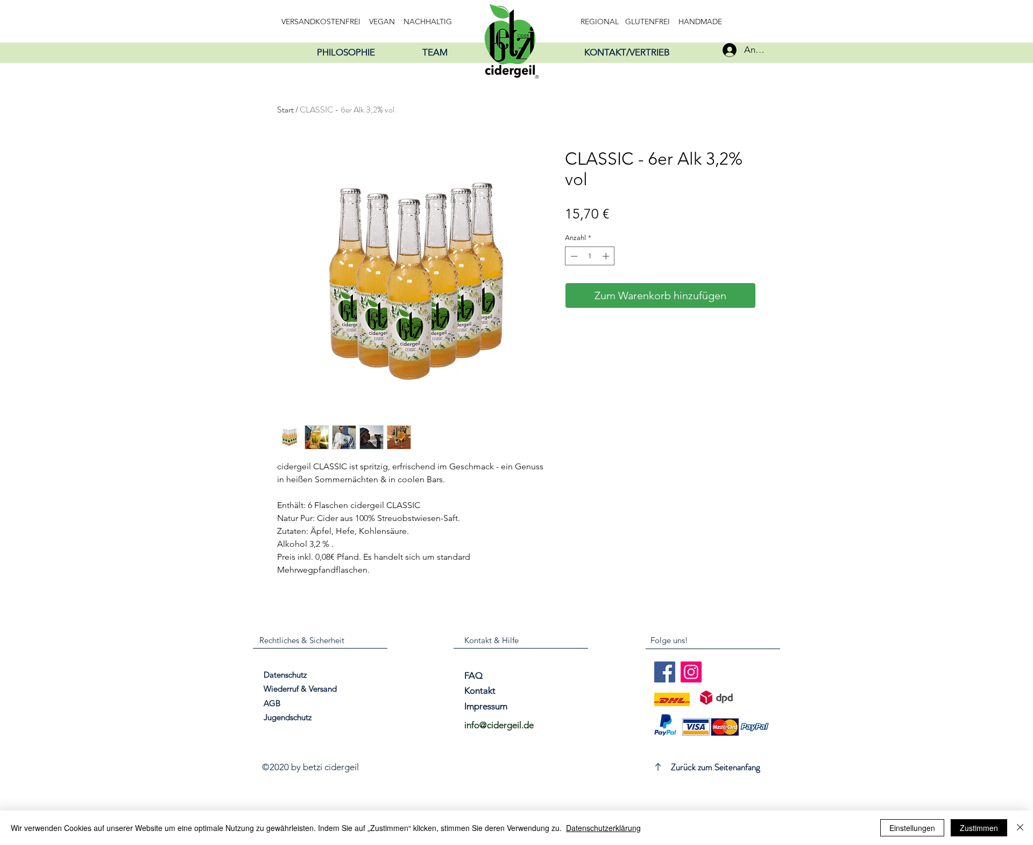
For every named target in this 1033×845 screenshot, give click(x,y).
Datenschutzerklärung (603, 827)
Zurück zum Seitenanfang (715, 766)
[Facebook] (664, 671)
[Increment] (606, 256)
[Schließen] (1020, 827)
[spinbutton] (589, 256)
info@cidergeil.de (499, 725)
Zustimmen (979, 827)
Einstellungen (912, 827)
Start (285, 109)
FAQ (473, 675)
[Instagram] (691, 671)
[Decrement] (573, 256)
